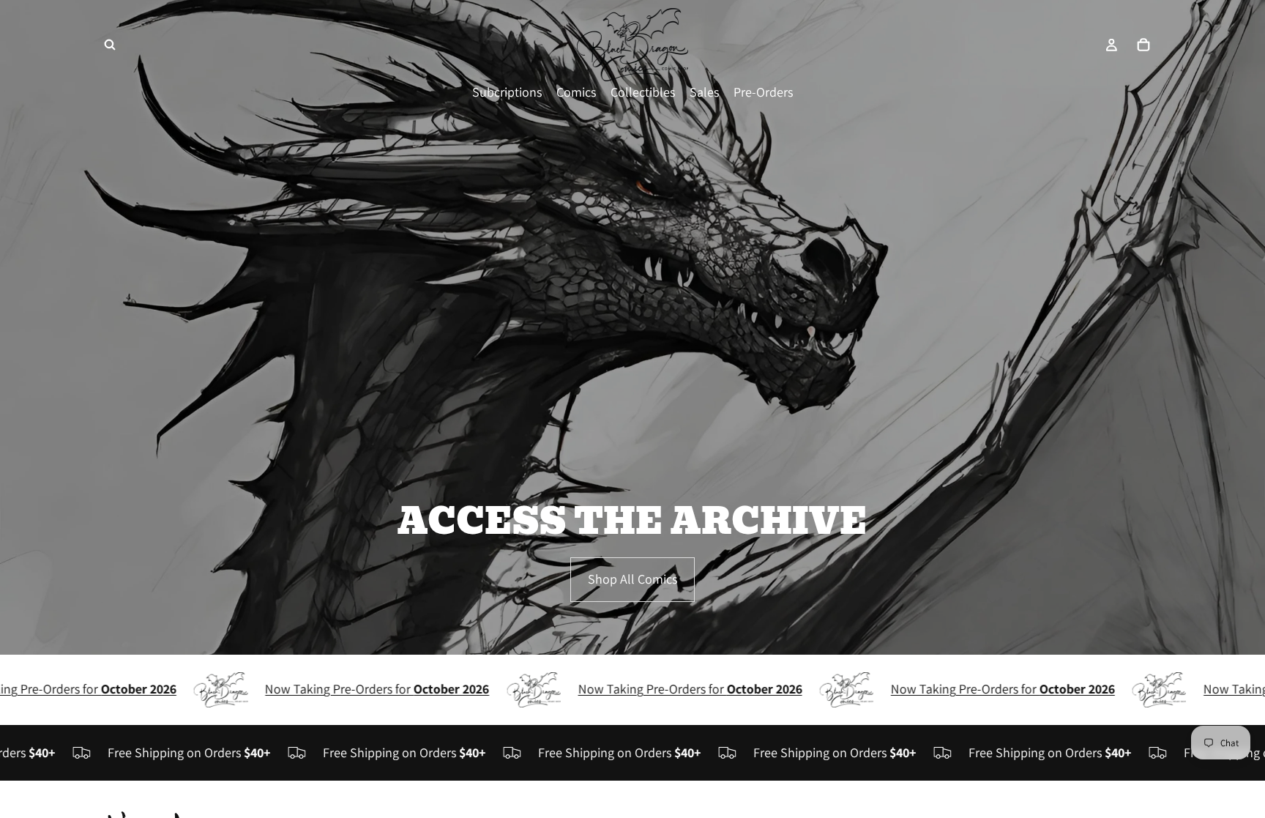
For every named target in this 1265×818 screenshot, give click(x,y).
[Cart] (1143, 45)
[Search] (110, 45)
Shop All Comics (632, 578)
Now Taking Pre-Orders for (337, 688)
